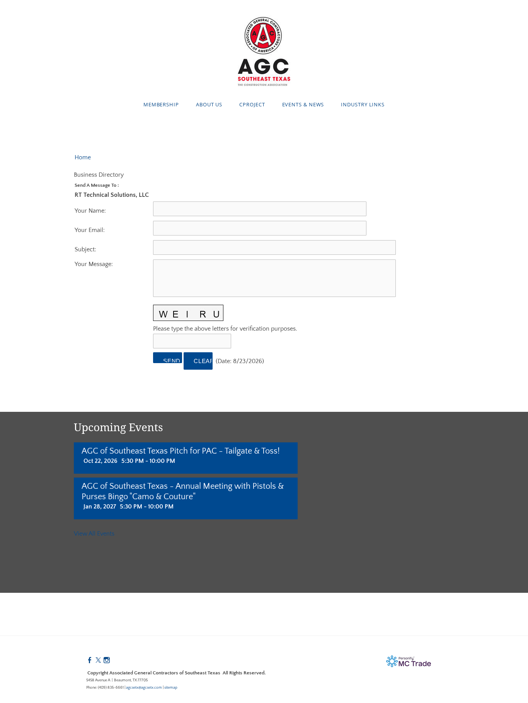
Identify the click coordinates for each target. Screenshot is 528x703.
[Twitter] (98, 660)
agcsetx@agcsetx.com (144, 688)
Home (83, 157)
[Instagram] (107, 660)
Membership (161, 104)
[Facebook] (90, 660)
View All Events (94, 533)
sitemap (170, 688)
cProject (252, 104)
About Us (209, 104)
